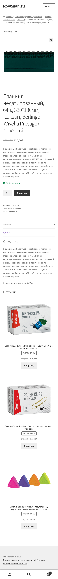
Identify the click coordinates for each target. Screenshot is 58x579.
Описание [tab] (8, 224)
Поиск (29, 574)
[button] (51, 40)
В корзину (22, 193)
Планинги (21, 19)
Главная (9, 16)
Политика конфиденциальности (19, 560)
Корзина (45, 572)
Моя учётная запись (9, 574)
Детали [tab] (6, 232)
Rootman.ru (14, 6)
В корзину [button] (29, 365)
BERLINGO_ (13, 211)
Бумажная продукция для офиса (28, 16)
